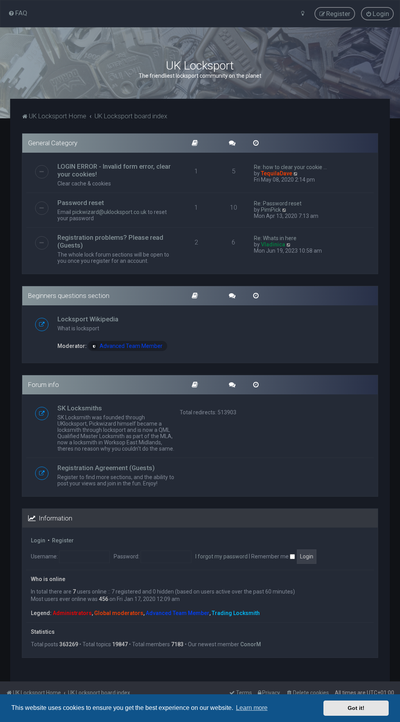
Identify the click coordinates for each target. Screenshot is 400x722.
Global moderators (118, 613)
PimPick (271, 210)
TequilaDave (276, 173)
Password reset (80, 203)
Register (63, 540)
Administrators (72, 613)
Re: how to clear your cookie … (290, 167)
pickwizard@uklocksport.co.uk (109, 212)
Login (38, 540)
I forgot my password (221, 556)
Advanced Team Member (131, 346)
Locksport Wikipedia (87, 319)
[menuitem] (17, 13)
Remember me (270, 556)
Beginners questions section (68, 295)
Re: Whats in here (275, 238)
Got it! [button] (356, 708)
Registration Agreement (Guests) (106, 468)
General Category (52, 143)
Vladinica (273, 244)
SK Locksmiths (79, 408)
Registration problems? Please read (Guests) (110, 241)
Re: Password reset (278, 203)
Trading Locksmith (236, 613)
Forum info (43, 385)
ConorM (250, 644)
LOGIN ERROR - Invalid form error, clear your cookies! (114, 170)
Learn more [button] (252, 707)
